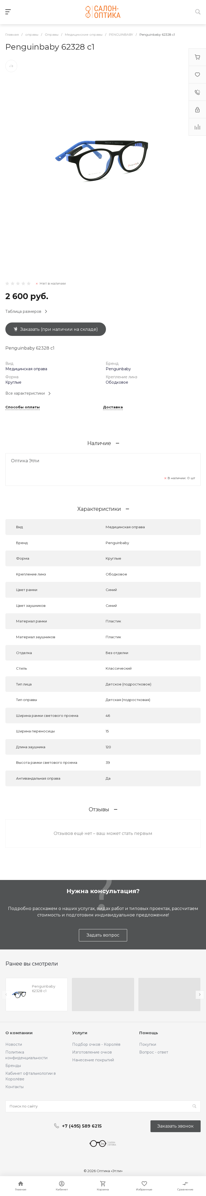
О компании (19, 1032)
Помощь (148, 1032)
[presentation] (6, 994)
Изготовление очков (92, 1052)
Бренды (13, 1065)
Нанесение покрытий (93, 1060)
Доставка (113, 407)
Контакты (14, 1086)
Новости (13, 1044)
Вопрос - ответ (153, 1052)
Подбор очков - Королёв (96, 1044)
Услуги (79, 1032)
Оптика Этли (25, 460)
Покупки (147, 1044)
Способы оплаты (22, 407)
